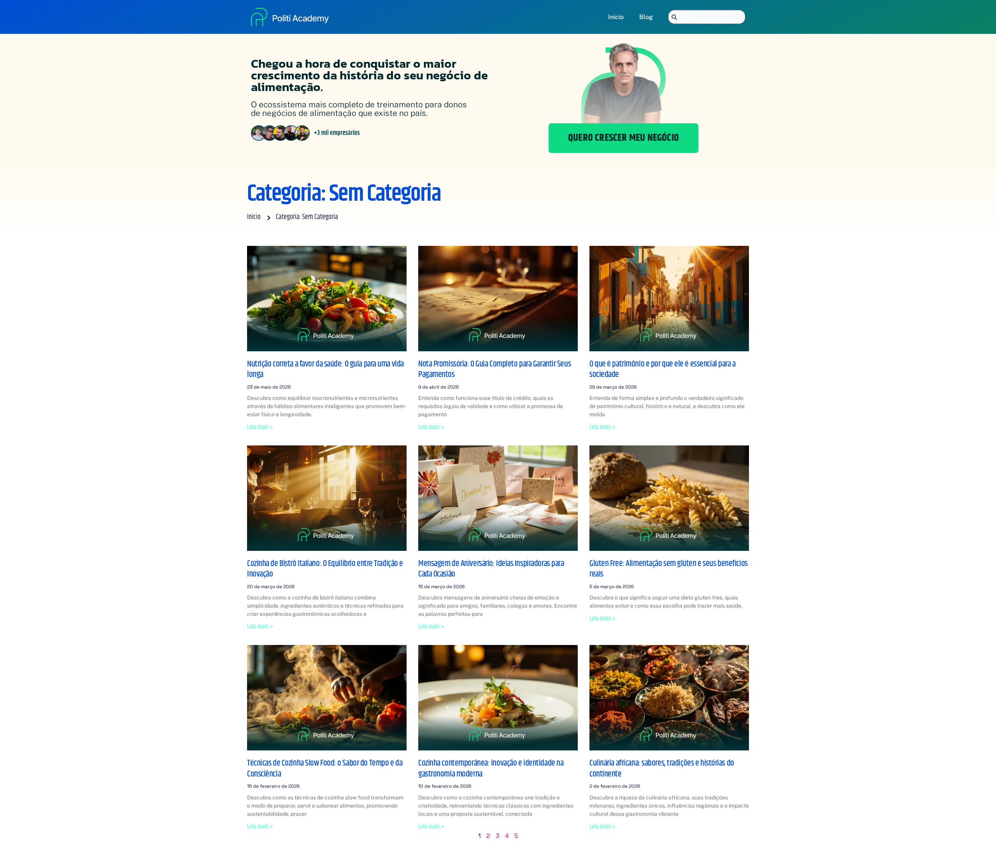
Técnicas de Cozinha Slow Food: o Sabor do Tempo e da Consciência (324, 769)
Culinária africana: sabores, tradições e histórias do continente (661, 769)
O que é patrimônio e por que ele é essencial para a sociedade (662, 370)
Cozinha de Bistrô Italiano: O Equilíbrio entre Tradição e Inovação (325, 569)
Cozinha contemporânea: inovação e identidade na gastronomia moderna (490, 769)
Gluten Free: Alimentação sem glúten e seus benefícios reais (668, 569)
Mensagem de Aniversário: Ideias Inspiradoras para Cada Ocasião (491, 569)
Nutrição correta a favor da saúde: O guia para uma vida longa (325, 370)
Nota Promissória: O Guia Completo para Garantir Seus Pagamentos (494, 370)
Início (616, 17)
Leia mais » (260, 427)
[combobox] (706, 17)
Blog (646, 17)
